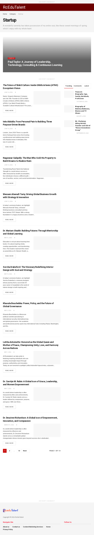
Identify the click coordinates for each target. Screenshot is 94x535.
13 (19, 451)
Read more (9, 110)
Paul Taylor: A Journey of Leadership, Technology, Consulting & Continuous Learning (35, 63)
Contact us (16, 527)
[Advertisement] (47, 482)
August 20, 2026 (26, 69)
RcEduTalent (14, 7)
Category (13, 14)
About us (6, 527)
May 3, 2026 (7, 310)
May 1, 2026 (7, 352)
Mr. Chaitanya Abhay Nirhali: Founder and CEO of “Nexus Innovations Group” (82, 125)
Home (5, 14)
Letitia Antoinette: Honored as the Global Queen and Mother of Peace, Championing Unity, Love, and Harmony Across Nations (30, 345)
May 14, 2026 (8, 274)
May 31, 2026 (8, 237)
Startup (20, 14)
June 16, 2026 (8, 92)
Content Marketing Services (33, 527)
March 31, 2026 (9, 425)
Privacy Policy (8, 529)
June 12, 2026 (8, 165)
